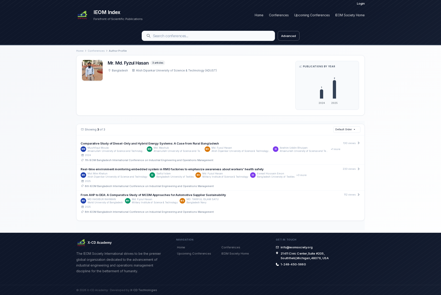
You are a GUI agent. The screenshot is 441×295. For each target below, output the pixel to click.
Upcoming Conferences (312, 15)
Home (259, 15)
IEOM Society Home (350, 15)
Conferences (278, 15)
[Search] (148, 36)
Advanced (288, 36)
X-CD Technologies (143, 290)
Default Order (343, 129)
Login (361, 3)
